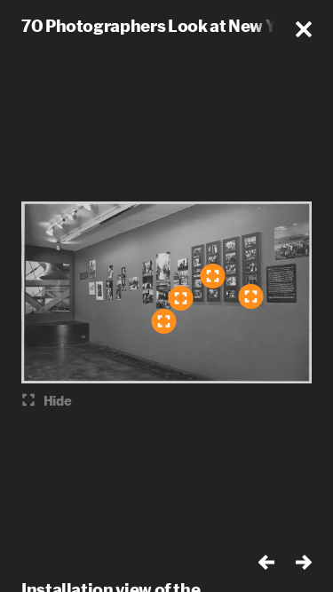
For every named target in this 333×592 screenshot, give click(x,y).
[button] (303, 29)
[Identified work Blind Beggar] (180, 298)
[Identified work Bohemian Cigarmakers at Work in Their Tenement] (212, 276)
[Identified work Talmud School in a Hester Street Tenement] (250, 296)
